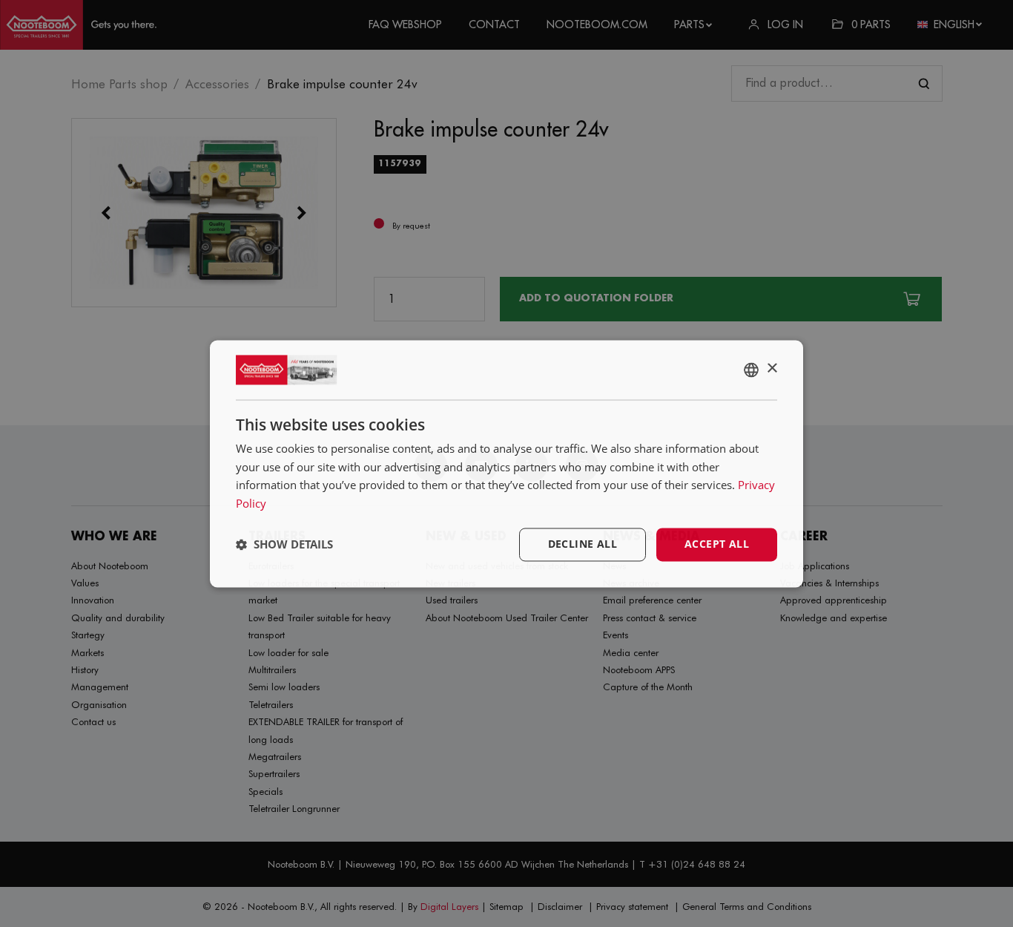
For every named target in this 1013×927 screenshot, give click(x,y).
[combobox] (751, 369)
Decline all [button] (582, 544)
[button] (284, 545)
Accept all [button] (716, 544)
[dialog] (506, 463)
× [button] (771, 368)
